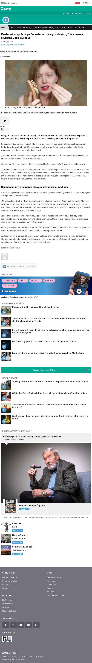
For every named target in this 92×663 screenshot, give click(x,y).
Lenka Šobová (13, 248)
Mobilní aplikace (9, 611)
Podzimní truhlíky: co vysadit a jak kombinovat (35, 307)
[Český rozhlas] (9, 3)
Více (82, 27)
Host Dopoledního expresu (13, 45)
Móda (4, 27)
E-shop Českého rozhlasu (16, 431)
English (41, 656)
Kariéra (50, 588)
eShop (5, 588)
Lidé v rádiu (52, 584)
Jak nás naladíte (54, 577)
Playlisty (53, 27)
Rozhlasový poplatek (56, 595)
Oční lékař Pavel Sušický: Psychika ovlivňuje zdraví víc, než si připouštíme (49, 393)
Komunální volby (9, 581)
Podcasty (6, 607)
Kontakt (50, 592)
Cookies (5, 656)
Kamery (88, 13)
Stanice (5, 584)
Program (65, 13)
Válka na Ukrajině (9, 577)
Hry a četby (8, 280)
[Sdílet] (6, 129)
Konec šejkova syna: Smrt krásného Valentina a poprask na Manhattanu (48, 353)
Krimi (22, 280)
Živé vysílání (9, 285)
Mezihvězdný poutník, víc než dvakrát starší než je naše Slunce (44, 341)
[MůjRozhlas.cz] (5, 56)
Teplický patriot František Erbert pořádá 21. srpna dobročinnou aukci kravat (50, 381)
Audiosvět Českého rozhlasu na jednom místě (19, 297)
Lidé (63, 27)
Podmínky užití (30, 656)
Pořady (27, 27)
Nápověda (51, 581)
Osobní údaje (16, 656)
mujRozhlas (6, 274)
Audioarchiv (77, 13)
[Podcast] (2, 129)
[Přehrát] (4, 121)
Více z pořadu (10, 378)
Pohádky (34, 280)
